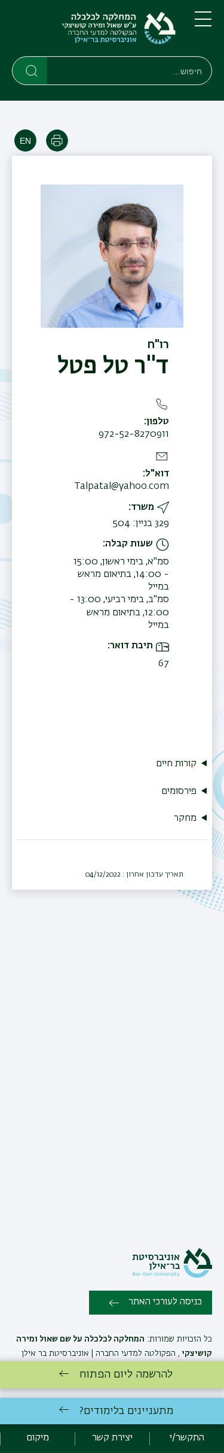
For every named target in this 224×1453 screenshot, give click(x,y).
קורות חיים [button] (176, 764)
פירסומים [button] (179, 791)
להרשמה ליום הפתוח (126, 1374)
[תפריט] (203, 24)
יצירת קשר (112, 1438)
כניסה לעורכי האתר (165, 1302)
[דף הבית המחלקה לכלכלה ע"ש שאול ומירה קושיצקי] (94, 30)
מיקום (37, 1438)
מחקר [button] (185, 818)
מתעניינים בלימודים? (126, 1411)
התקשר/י (187, 1438)
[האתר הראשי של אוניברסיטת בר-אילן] (172, 1275)
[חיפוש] (30, 70)
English (25, 140)
